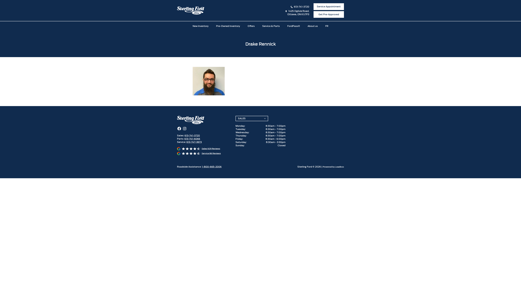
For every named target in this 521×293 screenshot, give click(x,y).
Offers (251, 26)
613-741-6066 (192, 139)
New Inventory (201, 26)
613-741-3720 (301, 6)
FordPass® (293, 26)
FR (326, 26)
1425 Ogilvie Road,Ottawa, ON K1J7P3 (298, 13)
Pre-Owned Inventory (228, 26)
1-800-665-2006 (212, 166)
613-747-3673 (194, 142)
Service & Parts (271, 26)
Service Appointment (329, 6)
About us (313, 26)
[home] (190, 10)
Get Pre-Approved (328, 14)
